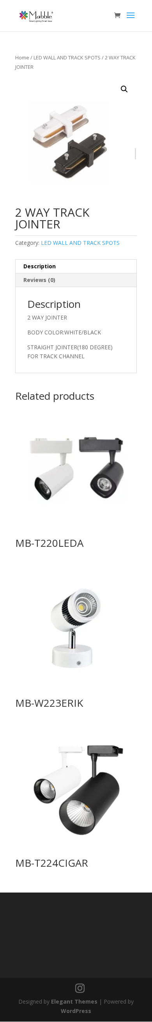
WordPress (76, 1011)
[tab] (76, 266)
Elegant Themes (74, 1001)
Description (39, 266)
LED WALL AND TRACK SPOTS (67, 57)
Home (22, 57)
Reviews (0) (39, 280)
